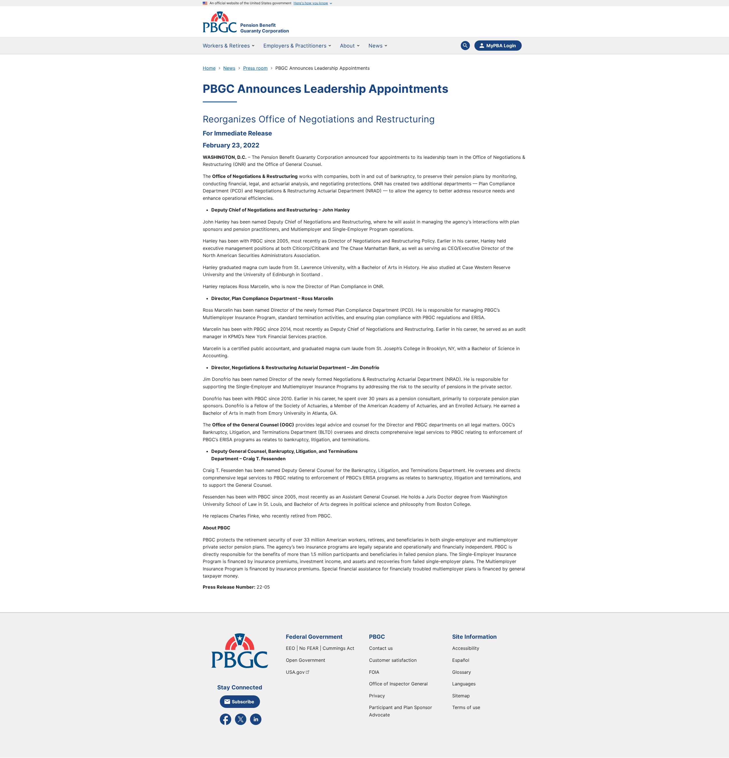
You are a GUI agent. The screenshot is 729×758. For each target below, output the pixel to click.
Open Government (305, 660)
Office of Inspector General (398, 684)
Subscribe (243, 701)
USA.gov (295, 672)
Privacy (377, 696)
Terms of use (466, 707)
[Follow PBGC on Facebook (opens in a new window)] (225, 724)
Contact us (381, 648)
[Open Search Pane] (465, 45)
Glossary (461, 672)
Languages (464, 684)
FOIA (374, 672)
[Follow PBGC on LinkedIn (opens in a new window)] (256, 724)
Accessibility (465, 648)
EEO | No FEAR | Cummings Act (320, 648)
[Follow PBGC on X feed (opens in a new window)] (240, 724)
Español (460, 660)
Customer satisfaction (393, 660)
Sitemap (461, 696)
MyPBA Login (501, 45)
